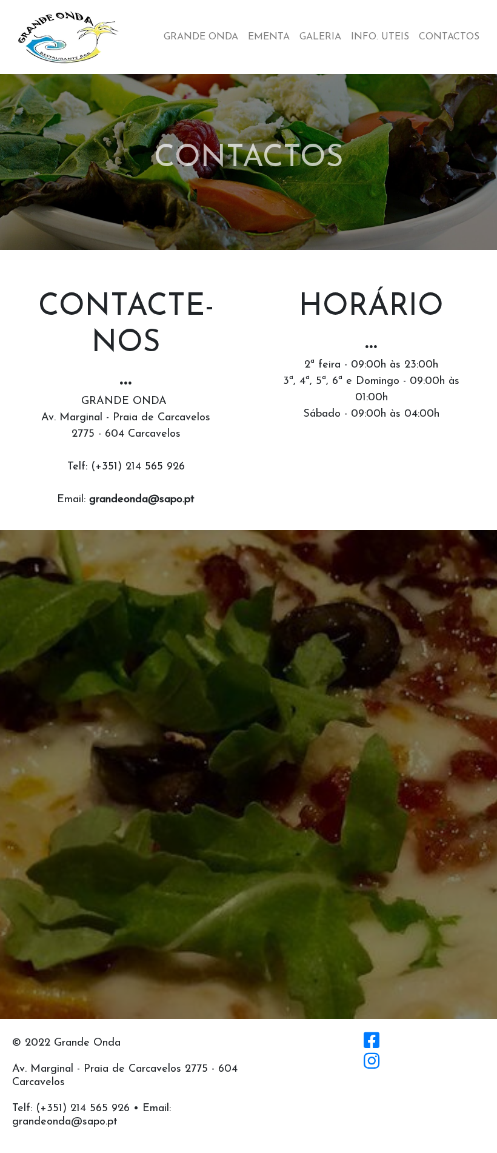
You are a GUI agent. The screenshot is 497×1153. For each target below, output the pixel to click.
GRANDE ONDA (201, 37)
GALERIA (320, 37)
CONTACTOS (449, 37)
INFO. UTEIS (380, 37)
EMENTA (269, 37)
